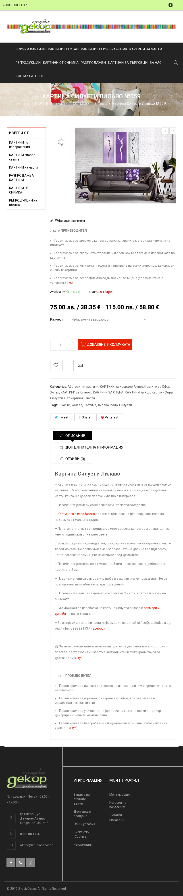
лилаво (103, 405)
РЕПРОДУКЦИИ (28, 63)
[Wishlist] (55, 365)
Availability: (57, 291)
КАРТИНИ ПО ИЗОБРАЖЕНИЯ (104, 49)
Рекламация (83, 844)
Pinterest (111, 417)
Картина (90, 405)
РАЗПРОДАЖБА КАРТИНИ (21, 178)
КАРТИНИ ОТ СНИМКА (61, 63)
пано (114, 405)
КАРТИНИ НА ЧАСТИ (145, 49)
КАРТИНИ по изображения (19, 145)
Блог (39, 76)
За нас (156, 63)
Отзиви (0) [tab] (74, 459)
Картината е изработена (76, 514)
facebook (98, 628)
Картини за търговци (128, 63)
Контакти (24, 76)
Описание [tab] (74, 436)
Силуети (125, 405)
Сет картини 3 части (90, 103)
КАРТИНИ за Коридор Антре (121, 386)
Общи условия (85, 824)
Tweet (63, 417)
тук (69, 282)
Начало (23, 103)
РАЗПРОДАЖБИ (93, 63)
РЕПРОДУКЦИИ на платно (23, 203)
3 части (64, 405)
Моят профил (119, 794)
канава (77, 405)
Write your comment (70, 220)
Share (86, 417)
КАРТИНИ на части (51, 103)
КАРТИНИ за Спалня (76, 392)
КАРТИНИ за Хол (137, 392)
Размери (57, 319)
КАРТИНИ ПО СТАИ (63, 49)
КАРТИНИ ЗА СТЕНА (108, 392)
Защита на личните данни (82, 799)
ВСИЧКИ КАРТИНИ (31, 49)
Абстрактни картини (83, 386)
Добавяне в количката (108, 344)
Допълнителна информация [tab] (93, 447)
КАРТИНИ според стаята (22, 157)
